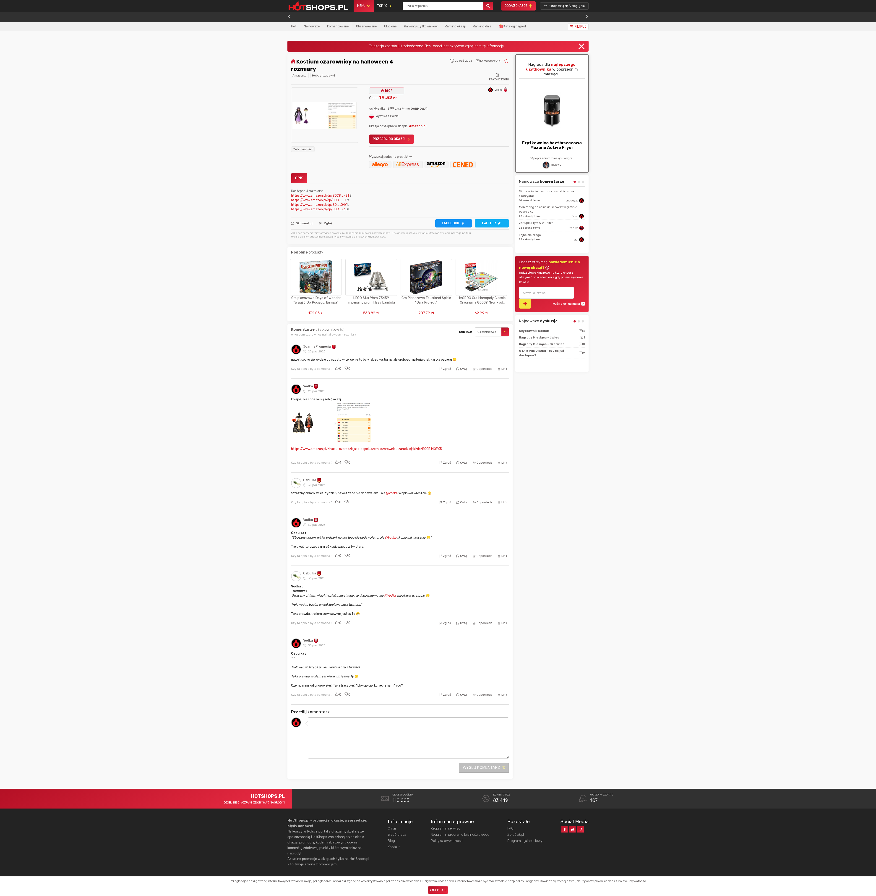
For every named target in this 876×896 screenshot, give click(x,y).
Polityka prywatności (447, 841)
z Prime (412, 108)
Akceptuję (438, 890)
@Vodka (392, 493)
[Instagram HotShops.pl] (580, 829)
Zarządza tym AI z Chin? (536, 223)
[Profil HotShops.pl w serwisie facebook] (564, 829)
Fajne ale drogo (530, 235)
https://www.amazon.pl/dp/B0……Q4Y (319, 205)
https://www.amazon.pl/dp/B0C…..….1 (318, 200)
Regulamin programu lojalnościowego (460, 835)
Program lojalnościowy (524, 841)
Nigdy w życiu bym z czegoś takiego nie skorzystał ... (546, 194)
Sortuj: (465, 331)
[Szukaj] (488, 6)
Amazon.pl (299, 75)
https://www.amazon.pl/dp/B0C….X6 (318, 209)
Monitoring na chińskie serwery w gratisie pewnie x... (548, 209)
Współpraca (397, 835)
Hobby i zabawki (323, 75)
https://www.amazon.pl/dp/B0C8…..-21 (320, 196)
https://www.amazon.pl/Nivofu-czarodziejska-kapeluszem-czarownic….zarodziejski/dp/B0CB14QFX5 (366, 449)
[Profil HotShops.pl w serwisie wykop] (572, 829)
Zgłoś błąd (515, 835)
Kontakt (394, 847)
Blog (391, 841)
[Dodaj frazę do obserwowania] (525, 304)
